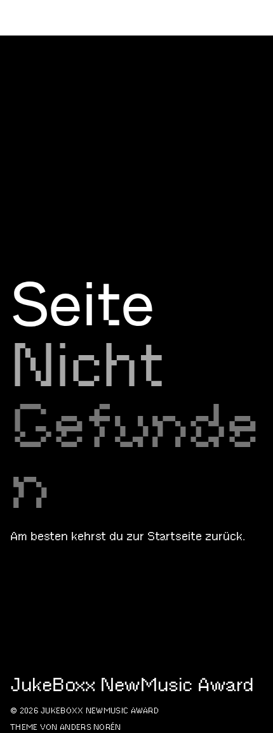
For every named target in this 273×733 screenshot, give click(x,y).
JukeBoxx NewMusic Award (97, 88)
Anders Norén (90, 727)
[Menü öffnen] (257, 88)
